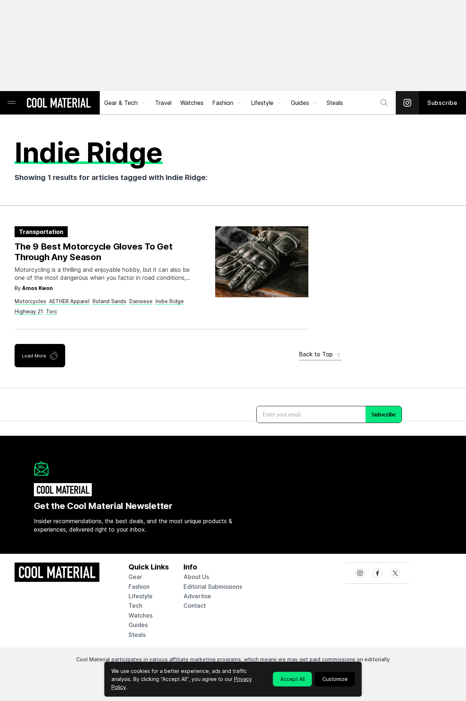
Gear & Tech (121, 102)
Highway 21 (29, 311)
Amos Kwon (37, 288)
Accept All (292, 679)
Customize (335, 679)
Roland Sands (109, 301)
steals (335, 102)
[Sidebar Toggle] (11, 103)
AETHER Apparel (69, 301)
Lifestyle (262, 102)
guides (138, 624)
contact (194, 605)
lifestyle (141, 596)
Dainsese (141, 301)
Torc (51, 311)
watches (141, 615)
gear (135, 576)
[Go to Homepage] (58, 103)
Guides (300, 102)
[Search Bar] (384, 102)
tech (135, 605)
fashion (139, 586)
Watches (192, 102)
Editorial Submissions (212, 586)
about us (196, 576)
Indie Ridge (169, 301)
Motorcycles (30, 301)
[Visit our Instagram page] (407, 102)
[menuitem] (125, 102)
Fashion (222, 102)
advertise (197, 596)
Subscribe (442, 102)
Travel (163, 102)
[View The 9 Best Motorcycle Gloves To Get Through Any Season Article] (261, 261)
